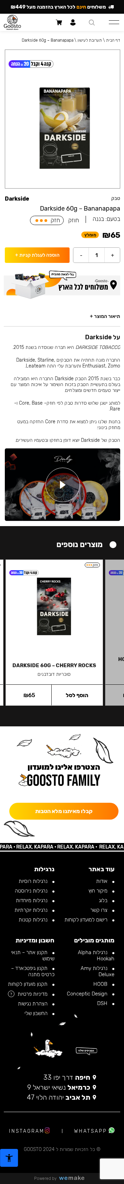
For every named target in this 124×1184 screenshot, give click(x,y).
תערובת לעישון (90, 40)
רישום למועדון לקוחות (86, 920)
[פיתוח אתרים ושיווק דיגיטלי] (74, 1178)
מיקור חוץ (99, 891)
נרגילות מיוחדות (32, 900)
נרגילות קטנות (34, 920)
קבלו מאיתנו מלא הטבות (64, 811)
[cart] (58, 22)
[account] (73, 22)
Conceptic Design (88, 994)
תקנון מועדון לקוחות (28, 984)
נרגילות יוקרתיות (31, 910)
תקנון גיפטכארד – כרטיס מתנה (32, 971)
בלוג (104, 900)
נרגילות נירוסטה (32, 891)
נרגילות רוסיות (34, 881)
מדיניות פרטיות (33, 994)
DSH (103, 1003)
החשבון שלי (36, 1013)
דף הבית (113, 40)
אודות (102, 881)
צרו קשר (99, 910)
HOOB (101, 984)
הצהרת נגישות (33, 1004)
